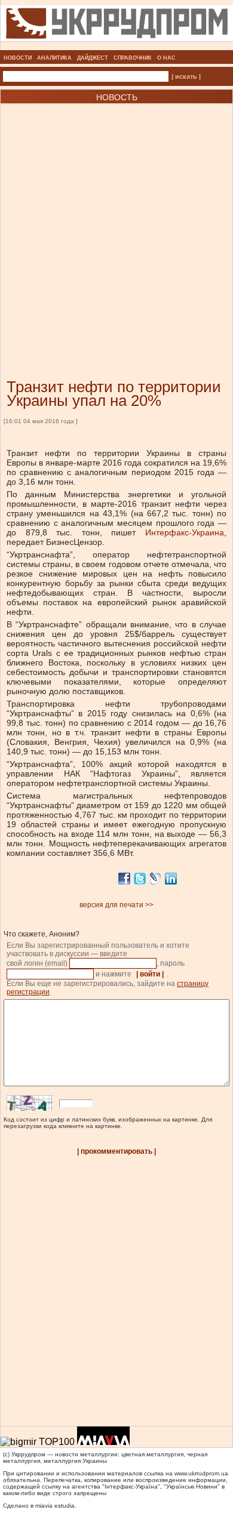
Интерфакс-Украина (184, 532)
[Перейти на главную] (117, 46)
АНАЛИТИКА (54, 58)
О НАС (166, 58)
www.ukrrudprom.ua (201, 1473)
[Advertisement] (116, 223)
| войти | (150, 974)
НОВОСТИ (18, 58)
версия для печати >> (116, 905)
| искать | (186, 76)
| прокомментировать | (116, 1151)
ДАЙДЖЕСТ (92, 58)
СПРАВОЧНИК (133, 58)
